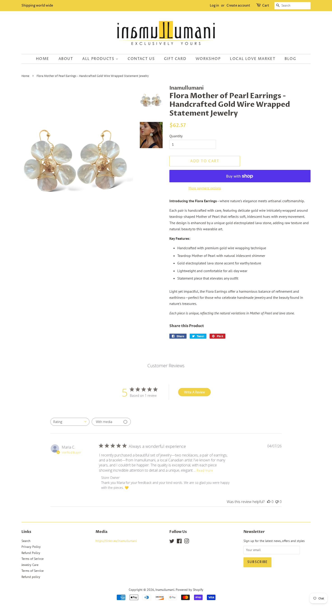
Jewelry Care (29, 565)
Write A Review (194, 392)
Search (25, 541)
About (65, 58)
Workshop (208, 58)
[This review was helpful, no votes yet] (268, 501)
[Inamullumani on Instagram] (186, 542)
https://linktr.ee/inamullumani (116, 541)
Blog (290, 58)
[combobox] (69, 422)
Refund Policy (30, 553)
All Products (99, 58)
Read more (205, 470)
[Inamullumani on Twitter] (171, 542)
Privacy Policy (31, 547)
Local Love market (252, 58)
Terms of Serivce (32, 559)
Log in (214, 5)
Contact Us (141, 58)
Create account (238, 5)
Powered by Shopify (189, 590)
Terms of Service (32, 571)
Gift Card (175, 58)
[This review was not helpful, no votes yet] (276, 501)
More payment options (205, 188)
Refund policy (30, 577)
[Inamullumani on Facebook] (179, 542)
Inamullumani (164, 590)
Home (42, 58)
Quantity (175, 136)
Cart (265, 5)
